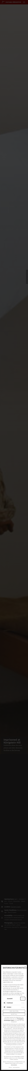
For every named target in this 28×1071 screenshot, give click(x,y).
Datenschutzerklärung (14, 1064)
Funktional (10, 1003)
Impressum (10, 1067)
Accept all (14, 1014)
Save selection (14, 1011)
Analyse (9, 1007)
